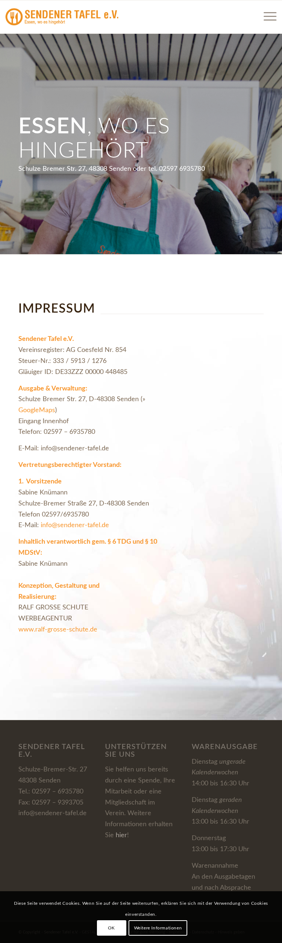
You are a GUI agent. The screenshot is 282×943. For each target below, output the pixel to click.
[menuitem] (266, 16)
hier (121, 835)
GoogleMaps (36, 410)
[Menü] (266, 16)
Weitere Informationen (158, 928)
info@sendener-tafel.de (76, 525)
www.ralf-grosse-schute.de (57, 629)
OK (111, 928)
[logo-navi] (62, 16)
